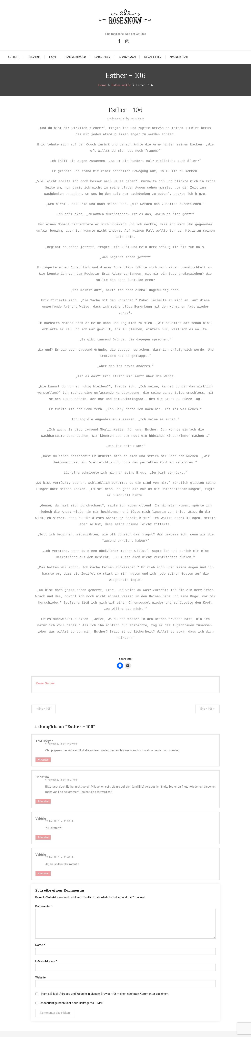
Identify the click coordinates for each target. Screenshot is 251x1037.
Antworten (43, 759)
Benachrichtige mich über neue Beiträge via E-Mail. (71, 1003)
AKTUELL (13, 57)
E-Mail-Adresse (46, 961)
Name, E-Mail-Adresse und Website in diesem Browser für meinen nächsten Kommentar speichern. (105, 993)
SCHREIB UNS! (179, 57)
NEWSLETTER (153, 57)
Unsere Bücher (75, 57)
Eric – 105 (44, 708)
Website (40, 977)
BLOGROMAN (127, 57)
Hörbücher (102, 57)
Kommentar (44, 906)
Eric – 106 (206, 708)
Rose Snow (137, 118)
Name (40, 945)
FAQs (52, 57)
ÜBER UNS (34, 57)
